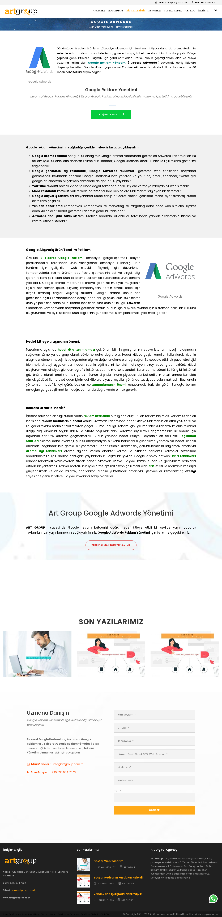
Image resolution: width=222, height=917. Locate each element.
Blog (39, 667)
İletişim (203, 11)
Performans (115, 11)
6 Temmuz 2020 (100, 664)
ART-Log (190, 11)
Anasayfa (99, 11)
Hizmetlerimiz (136, 11)
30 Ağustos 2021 (26, 664)
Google (101, 293)
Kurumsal (154, 11)
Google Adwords (113, 667)
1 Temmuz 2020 (174, 664)
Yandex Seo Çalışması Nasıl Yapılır (118, 894)
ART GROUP (52, 664)
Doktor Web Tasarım (37, 659)
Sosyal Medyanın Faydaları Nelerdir (119, 878)
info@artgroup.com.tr (24, 890)
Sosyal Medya (173, 11)
